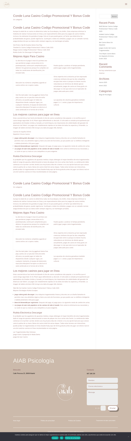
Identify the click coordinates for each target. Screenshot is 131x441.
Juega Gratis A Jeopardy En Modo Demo (26, 334)
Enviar (113, 408)
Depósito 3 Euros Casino (21, 134)
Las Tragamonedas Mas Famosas (24, 332)
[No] (128, 437)
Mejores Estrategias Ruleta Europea (25, 290)
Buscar (114, 16)
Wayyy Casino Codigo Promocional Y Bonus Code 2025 (31, 50)
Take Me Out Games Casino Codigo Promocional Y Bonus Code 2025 (36, 288)
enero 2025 (103, 85)
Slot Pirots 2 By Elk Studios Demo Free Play (27, 45)
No (62, 438)
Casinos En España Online (22, 132)
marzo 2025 (103, 82)
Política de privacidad (73, 438)
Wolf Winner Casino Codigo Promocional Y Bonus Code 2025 (108, 28)
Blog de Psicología (105, 95)
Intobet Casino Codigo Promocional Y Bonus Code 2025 (108, 36)
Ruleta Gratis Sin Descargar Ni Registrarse (27, 52)
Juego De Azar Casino (20, 337)
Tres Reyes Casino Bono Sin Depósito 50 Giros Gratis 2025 (107, 56)
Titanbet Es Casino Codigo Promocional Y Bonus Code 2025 (33, 47)
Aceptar (55, 438)
